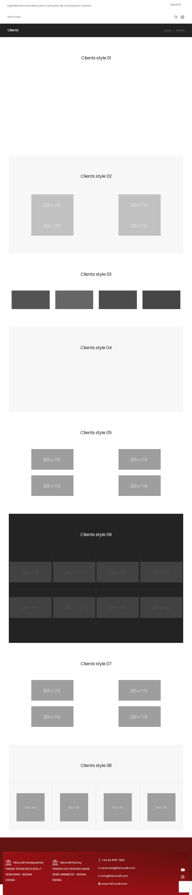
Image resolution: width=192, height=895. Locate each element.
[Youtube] (182, 869)
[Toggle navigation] (182, 17)
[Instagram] (182, 876)
